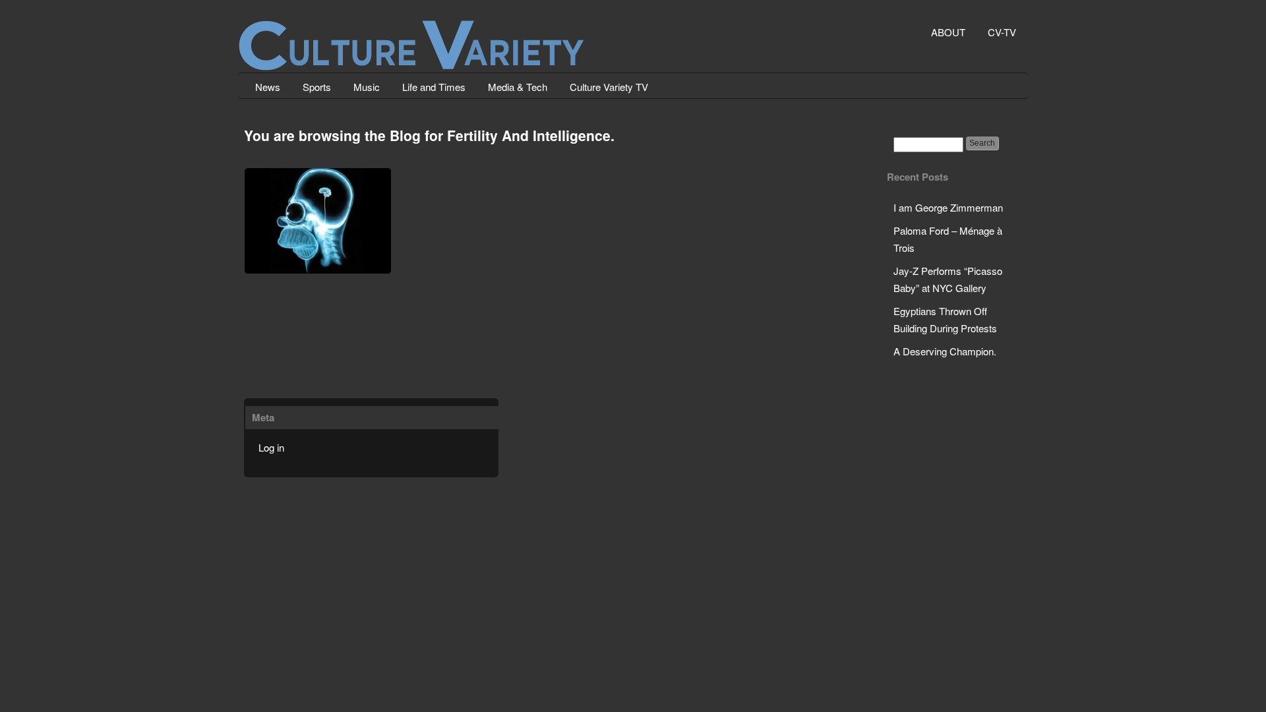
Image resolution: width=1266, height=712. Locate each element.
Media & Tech (517, 87)
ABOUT (948, 32)
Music (366, 87)
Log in (271, 447)
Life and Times (434, 87)
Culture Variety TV (609, 87)
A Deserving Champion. (944, 351)
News (267, 87)
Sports (317, 87)
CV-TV (1002, 32)
